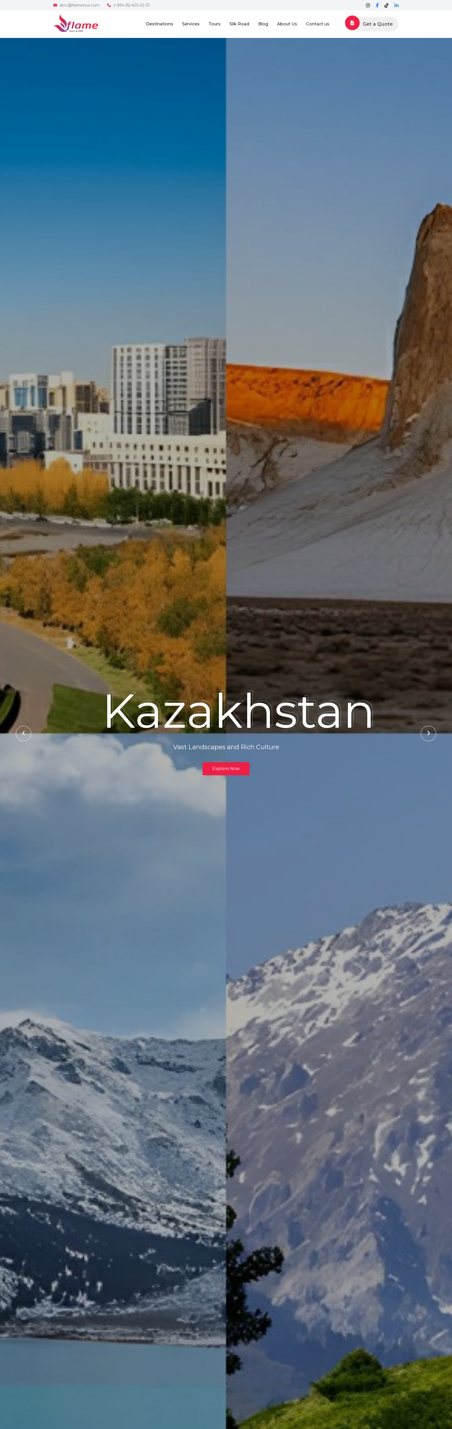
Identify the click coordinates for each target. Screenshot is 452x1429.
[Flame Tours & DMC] (76, 23)
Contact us (317, 23)
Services (191, 23)
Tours (214, 23)
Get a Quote (378, 24)
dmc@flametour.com (79, 5)
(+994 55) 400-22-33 (132, 5)
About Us (287, 23)
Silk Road (239, 23)
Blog (263, 23)
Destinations (159, 23)
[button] (23, 733)
